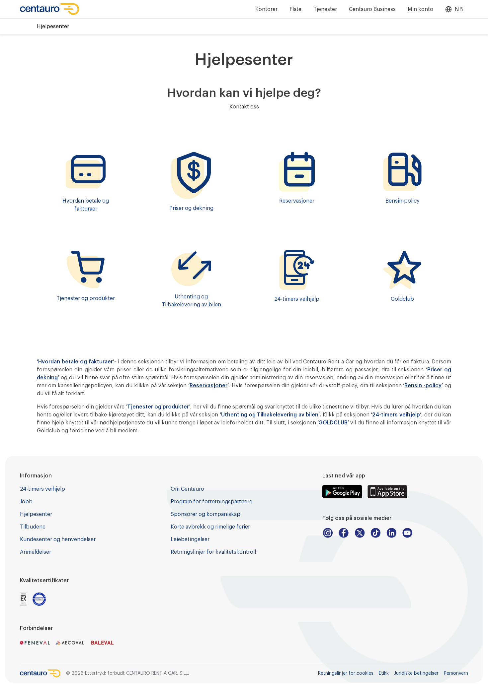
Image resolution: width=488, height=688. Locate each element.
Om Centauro (187, 489)
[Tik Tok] (375, 533)
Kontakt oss (244, 106)
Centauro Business (372, 9)
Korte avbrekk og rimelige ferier (210, 527)
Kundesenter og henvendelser (58, 539)
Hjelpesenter (36, 514)
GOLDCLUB (333, 422)
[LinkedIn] (391, 533)
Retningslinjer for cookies (345, 673)
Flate (295, 9)
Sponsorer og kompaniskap (205, 514)
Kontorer (266, 9)
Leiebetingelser (190, 539)
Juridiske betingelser (416, 673)
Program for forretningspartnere (211, 501)
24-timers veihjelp (396, 414)
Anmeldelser (35, 552)
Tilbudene (32, 527)
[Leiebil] (50, 9)
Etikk (384, 673)
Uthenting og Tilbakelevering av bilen (270, 414)
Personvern (456, 673)
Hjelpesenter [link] (53, 26)
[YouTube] (407, 533)
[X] (359, 533)
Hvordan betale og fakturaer (75, 361)
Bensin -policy (423, 385)
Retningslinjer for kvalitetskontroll (213, 552)
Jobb (26, 501)
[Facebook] (343, 533)
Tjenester (325, 9)
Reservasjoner (208, 385)
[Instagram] (327, 533)
